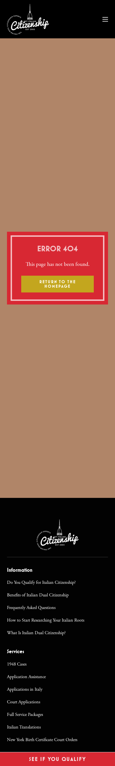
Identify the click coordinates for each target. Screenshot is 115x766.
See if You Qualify (57, 759)
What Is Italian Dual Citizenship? (36, 633)
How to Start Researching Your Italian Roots (45, 620)
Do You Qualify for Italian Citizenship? (41, 582)
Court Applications (23, 702)
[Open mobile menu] (105, 19)
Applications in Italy (24, 689)
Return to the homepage (57, 284)
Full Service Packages (25, 715)
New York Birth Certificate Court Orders (42, 740)
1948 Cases (17, 664)
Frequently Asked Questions (31, 608)
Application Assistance (26, 677)
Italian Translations (24, 727)
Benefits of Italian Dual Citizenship (38, 595)
